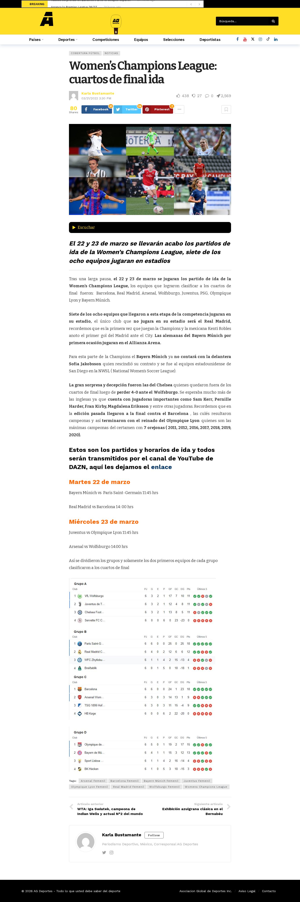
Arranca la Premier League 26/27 (74, 4)
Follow (154, 835)
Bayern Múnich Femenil (161, 780)
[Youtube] (245, 39)
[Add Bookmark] (226, 109)
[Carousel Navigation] (195, 4)
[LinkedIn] (275, 39)
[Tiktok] (268, 39)
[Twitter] (104, 852)
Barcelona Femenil (124, 780)
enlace (162, 467)
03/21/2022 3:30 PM (96, 98)
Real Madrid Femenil (128, 786)
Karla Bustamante (97, 93)
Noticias (111, 53)
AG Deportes (43, 891)
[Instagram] (260, 39)
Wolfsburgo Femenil (164, 786)
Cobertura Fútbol (85, 53)
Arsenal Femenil (93, 780)
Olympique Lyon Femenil (89, 786)
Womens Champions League (206, 786)
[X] (252, 39)
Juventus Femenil (197, 780)
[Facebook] (237, 39)
